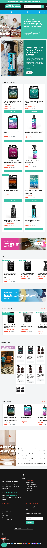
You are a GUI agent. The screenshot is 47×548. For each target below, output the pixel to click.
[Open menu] (3, 6)
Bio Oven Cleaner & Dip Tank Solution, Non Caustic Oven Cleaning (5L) (10, 326)
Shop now (29, 72)
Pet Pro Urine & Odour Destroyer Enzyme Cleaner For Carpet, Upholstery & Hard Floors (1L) (34, 133)
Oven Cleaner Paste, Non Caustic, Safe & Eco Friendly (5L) (27, 326)
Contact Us (5, 506)
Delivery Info (5, 510)
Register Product (29, 490)
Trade (3, 517)
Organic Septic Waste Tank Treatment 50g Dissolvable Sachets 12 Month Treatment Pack (33, 192)
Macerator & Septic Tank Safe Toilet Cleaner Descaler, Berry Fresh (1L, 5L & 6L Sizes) (13, 162)
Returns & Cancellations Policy (9, 511)
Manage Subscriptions (31, 484)
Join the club (39, 243)
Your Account (29, 488)
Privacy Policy (5, 515)
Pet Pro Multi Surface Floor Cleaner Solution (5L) (11, 132)
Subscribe (29, 522)
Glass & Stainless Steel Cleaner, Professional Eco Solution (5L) (27, 274)
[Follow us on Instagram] (5, 539)
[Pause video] (21, 42)
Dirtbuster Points (30, 482)
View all (43, 257)
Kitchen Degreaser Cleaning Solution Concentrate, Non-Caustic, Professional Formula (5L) (10, 275)
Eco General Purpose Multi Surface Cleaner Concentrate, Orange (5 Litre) (12, 191)
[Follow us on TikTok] (8, 539)
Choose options (34, 111)
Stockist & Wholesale (7, 519)
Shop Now (30, 362)
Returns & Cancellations (31, 486)
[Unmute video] (3, 42)
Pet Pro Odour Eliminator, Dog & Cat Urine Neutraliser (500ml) (34, 161)
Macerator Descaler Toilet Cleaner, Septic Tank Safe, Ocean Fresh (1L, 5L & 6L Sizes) (34, 103)
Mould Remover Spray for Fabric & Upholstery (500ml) (32, 221)
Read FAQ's (8, 463)
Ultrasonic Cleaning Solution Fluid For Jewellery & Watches (12, 221)
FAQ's (3, 508)
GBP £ (4, 534)
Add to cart (12, 111)
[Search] (42, 6)
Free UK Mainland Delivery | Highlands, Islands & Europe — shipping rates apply (23, 1)
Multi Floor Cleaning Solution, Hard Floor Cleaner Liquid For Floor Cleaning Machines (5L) (12, 103)
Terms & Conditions (7, 513)
